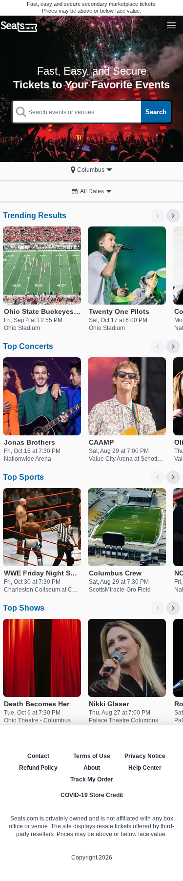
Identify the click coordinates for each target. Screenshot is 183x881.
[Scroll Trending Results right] (173, 216)
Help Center (145, 767)
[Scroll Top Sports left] (157, 477)
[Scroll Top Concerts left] (157, 346)
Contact (38, 756)
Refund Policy (38, 767)
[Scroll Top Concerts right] (173, 346)
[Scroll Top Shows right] (173, 608)
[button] (91, 170)
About (91, 767)
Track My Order (91, 779)
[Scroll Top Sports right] (173, 477)
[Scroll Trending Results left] (157, 216)
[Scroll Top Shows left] (157, 608)
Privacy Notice (144, 756)
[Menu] (171, 25)
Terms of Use (91, 756)
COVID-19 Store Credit (92, 795)
